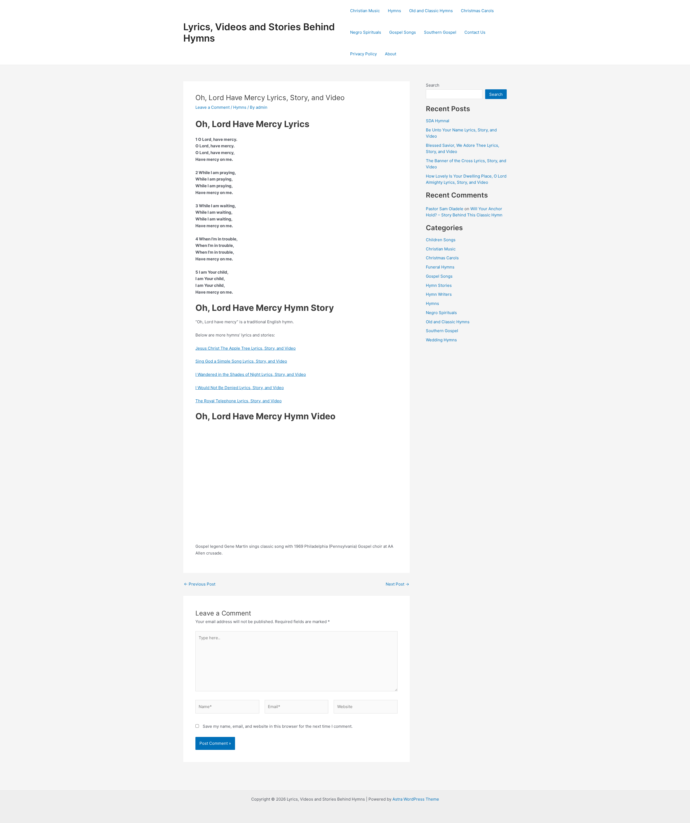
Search (432, 85)
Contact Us (474, 32)
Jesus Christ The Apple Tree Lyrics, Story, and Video (245, 348)
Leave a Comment (212, 107)
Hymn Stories (439, 285)
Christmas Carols (477, 10)
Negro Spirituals (365, 32)
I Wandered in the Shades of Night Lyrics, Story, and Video (250, 374)
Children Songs (441, 239)
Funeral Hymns (440, 267)
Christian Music (365, 10)
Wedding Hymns (441, 339)
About (390, 53)
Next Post (397, 584)
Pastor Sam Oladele (444, 208)
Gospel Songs (402, 32)
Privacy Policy (363, 53)
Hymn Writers (439, 294)
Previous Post (199, 584)
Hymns (394, 10)
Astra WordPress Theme (415, 799)
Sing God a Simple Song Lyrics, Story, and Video (241, 361)
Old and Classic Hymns (431, 10)
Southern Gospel (440, 32)
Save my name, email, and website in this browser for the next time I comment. (278, 726)
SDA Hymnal (437, 120)
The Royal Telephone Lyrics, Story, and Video (238, 400)
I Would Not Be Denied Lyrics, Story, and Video (239, 387)
